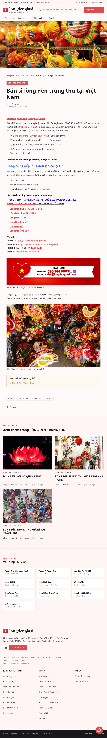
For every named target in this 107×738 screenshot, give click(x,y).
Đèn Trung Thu (9, 676)
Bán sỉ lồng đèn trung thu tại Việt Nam (26, 118)
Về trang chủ (15, 407)
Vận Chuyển (43, 697)
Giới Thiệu (42, 676)
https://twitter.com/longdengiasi (31, 240)
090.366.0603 (82, 2)
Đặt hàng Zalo (94, 10)
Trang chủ (10, 76)
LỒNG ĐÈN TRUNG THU (25, 76)
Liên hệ (100, 734)
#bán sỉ (10, 398)
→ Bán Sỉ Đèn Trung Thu (22, 383)
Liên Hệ (41, 718)
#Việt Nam (48, 398)
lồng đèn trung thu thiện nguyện (29, 135)
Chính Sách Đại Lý (45, 708)
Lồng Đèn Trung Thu (11, 687)
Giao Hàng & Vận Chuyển (49, 692)
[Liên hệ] (99, 730)
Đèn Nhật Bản (9, 692)
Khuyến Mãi (43, 713)
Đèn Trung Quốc (10, 697)
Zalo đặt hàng (97, 2)
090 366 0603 (35, 248)
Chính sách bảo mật (82, 681)
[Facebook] (5, 647)
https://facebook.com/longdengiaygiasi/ (38, 244)
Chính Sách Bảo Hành (47, 687)
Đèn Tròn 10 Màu (10, 708)
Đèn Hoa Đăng (9, 702)
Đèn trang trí (8, 713)
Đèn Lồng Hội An (10, 681)
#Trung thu (36, 398)
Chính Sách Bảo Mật (46, 681)
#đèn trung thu (23, 398)
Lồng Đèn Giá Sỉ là (31, 126)
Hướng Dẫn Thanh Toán (48, 702)
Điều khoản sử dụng (82, 676)
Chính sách (88, 734)
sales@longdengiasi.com (26, 251)
